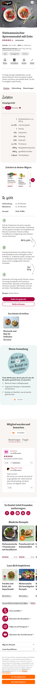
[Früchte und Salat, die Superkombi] (10, 583)
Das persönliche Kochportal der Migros (15, 603)
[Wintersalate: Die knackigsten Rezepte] (27, 583)
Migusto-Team (16, 468)
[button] (6, 452)
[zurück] (3, 9)
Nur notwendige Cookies (18, 677)
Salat (5, 54)
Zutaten (6, 88)
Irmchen (13, 451)
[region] (18, 668)
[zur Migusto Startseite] (7, 2)
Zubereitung (16, 88)
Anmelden (20, 399)
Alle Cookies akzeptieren (18, 682)
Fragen (25, 439)
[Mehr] (31, 462)
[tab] (18, 644)
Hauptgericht (14, 54)
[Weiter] (33, 180)
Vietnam (25, 54)
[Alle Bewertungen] (6, 40)
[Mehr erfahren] (11, 335)
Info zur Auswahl (20, 108)
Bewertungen (28, 88)
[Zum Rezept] (10, 542)
